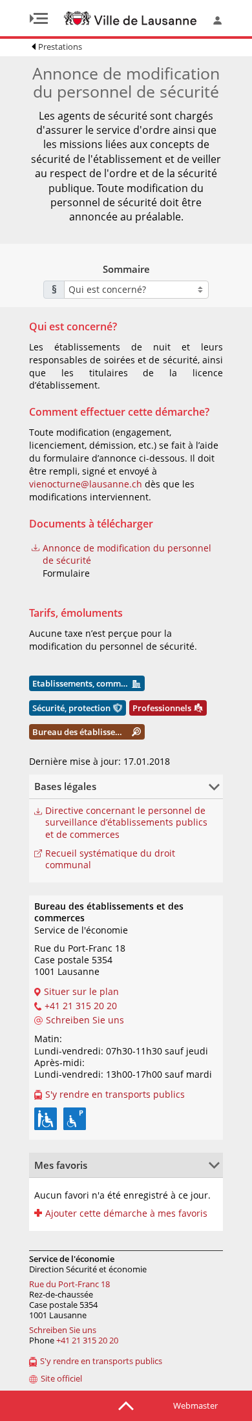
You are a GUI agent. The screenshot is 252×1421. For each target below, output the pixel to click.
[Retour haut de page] (126, 1405)
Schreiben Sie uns (62, 1330)
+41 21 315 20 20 (87, 1340)
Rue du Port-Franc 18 (69, 1284)
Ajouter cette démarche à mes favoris (126, 1213)
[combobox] (136, 290)
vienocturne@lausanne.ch (85, 484)
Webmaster (195, 1405)
